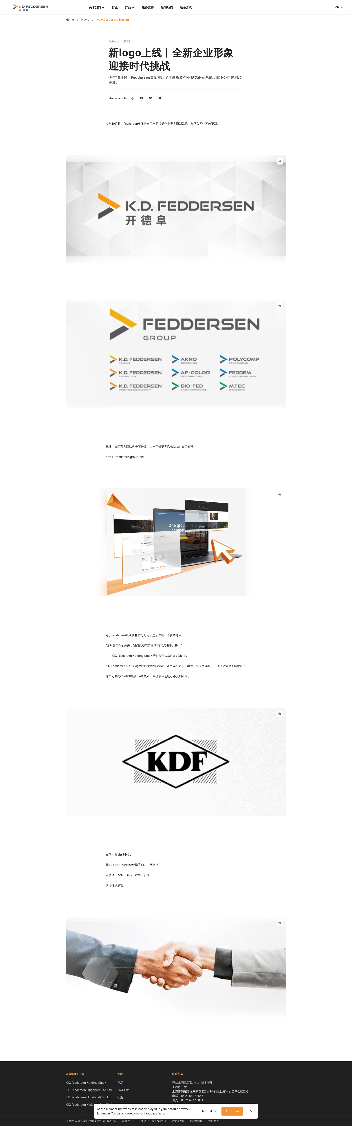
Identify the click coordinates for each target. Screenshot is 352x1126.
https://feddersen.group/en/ (125, 457)
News (85, 19)
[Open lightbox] (280, 161)
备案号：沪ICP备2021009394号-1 (144, 1121)
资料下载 (123, 1090)
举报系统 (214, 1121)
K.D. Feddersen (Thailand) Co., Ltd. (89, 1097)
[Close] (251, 1111)
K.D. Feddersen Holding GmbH (86, 1083)
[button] (209, 1111)
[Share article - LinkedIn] (159, 98)
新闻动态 (167, 7)
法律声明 (196, 1121)
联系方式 (186, 7)
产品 (128, 7)
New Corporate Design (112, 19)
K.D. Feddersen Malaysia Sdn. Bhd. (89, 1105)
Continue (232, 1111)
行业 (115, 7)
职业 (120, 1097)
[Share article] (132, 98)
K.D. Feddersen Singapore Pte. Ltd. (89, 1090)
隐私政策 (178, 1121)
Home (70, 19)
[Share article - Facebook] (141, 98)
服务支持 (148, 7)
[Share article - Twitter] (150, 98)
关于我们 (95, 7)
